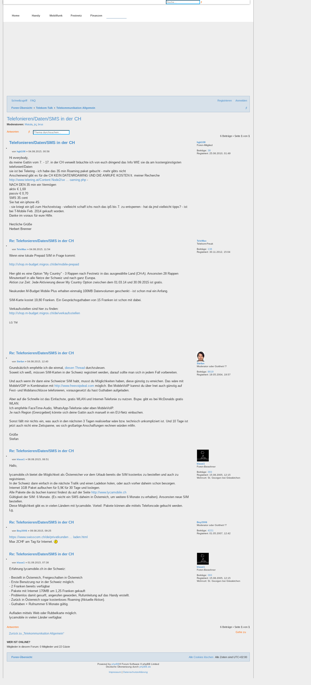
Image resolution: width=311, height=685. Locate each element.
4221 (211, 530)
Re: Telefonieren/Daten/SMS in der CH (41, 241)
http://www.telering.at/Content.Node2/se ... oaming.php (47, 180)
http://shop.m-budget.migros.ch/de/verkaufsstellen (44, 313)
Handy (36, 15)
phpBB (115, 664)
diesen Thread (75, 368)
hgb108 (201, 142)
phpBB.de (145, 666)
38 (209, 150)
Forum (116, 15)
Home (15, 15)
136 (210, 249)
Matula (29, 124)
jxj (35, 124)
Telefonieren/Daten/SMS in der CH (44, 118)
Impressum (115, 672)
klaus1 (201, 463)
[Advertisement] (128, 59)
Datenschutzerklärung (135, 672)
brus (40, 124)
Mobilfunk (56, 15)
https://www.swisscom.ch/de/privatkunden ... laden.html (48, 537)
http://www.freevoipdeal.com (74, 386)
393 (210, 472)
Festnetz (76, 15)
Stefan (200, 363)
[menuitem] (32, 100)
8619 (211, 371)
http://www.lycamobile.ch (108, 492)
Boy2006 (202, 522)
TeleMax (202, 240)
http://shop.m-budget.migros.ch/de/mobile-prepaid (44, 264)
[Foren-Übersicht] (27, 6)
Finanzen (96, 15)
